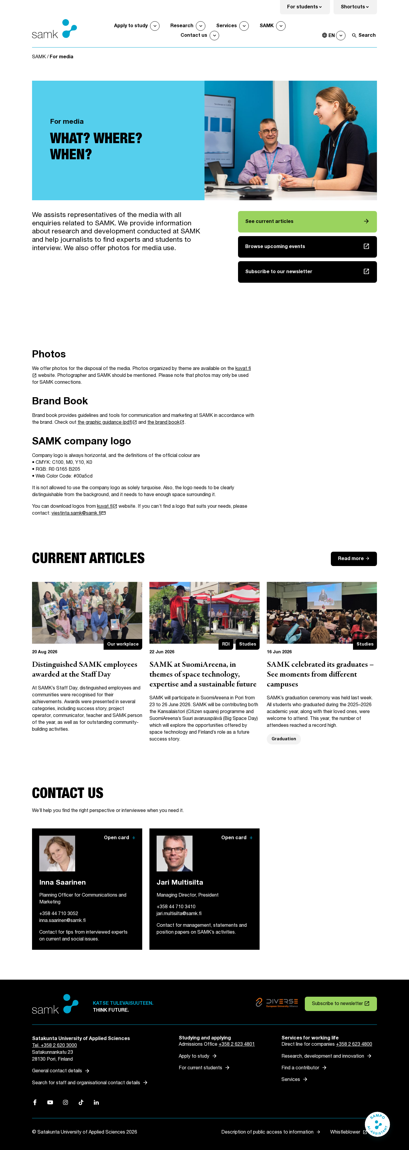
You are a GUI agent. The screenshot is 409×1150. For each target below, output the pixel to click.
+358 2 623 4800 (354, 1044)
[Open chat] (377, 1127)
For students (308, 8)
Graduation (284, 738)
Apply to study (131, 26)
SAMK (267, 26)
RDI (226, 644)
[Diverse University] (277, 1003)
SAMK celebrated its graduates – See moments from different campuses (320, 675)
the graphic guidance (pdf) (107, 422)
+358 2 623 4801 (237, 1044)
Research (181, 26)
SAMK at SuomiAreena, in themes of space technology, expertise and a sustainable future (203, 675)
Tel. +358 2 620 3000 (54, 1045)
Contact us (194, 35)
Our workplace (123, 644)
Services (226, 26)
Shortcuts (359, 8)
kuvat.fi (107, 506)
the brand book (165, 422)
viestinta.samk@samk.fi (78, 513)
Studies (247, 644)
